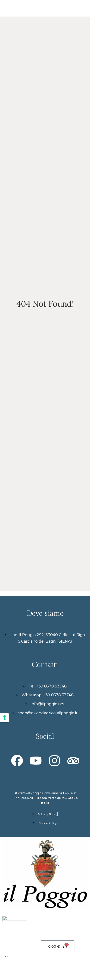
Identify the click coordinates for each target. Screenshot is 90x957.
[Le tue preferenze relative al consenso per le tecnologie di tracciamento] (4, 717)
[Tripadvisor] (73, 761)
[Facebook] (17, 761)
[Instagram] (54, 761)
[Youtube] (36, 761)
